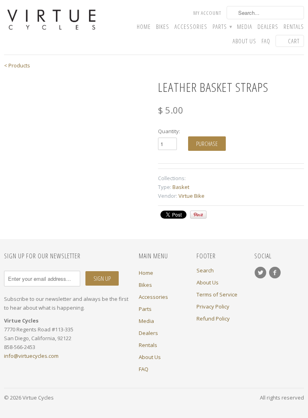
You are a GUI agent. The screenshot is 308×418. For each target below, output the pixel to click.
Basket (180, 187)
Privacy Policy (213, 306)
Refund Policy (213, 318)
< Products (17, 65)
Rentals (294, 26)
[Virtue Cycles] (51, 20)
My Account (207, 12)
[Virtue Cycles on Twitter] (261, 273)
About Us (244, 41)
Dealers (267, 26)
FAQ (265, 41)
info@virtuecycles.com (31, 355)
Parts (222, 26)
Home (144, 26)
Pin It (198, 215)
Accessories (190, 26)
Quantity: (169, 131)
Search (205, 270)
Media (244, 26)
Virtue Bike (191, 195)
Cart (294, 41)
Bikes (162, 26)
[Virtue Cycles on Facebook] (276, 273)
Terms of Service (217, 294)
